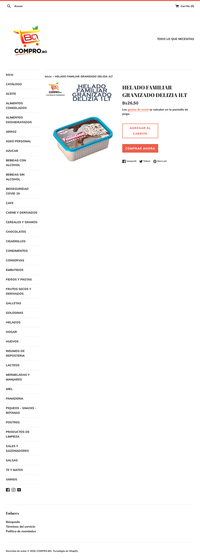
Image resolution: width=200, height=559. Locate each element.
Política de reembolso (21, 531)
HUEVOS (12, 341)
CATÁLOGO (14, 84)
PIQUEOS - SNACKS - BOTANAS (21, 410)
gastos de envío (138, 109)
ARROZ (11, 132)
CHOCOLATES (16, 232)
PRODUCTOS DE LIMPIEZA (17, 434)
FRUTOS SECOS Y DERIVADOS (18, 291)
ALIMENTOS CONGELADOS (16, 105)
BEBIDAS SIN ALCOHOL (15, 177)
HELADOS (13, 322)
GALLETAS (13, 303)
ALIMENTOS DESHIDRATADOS (19, 120)
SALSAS (12, 460)
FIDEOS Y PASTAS (19, 279)
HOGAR (11, 332)
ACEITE (11, 94)
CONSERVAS (15, 260)
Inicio (9, 74)
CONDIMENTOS (17, 251)
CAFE (9, 203)
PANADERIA (14, 398)
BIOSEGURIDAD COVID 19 (17, 191)
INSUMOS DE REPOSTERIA (15, 353)
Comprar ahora (140, 148)
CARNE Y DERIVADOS (21, 212)
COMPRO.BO (44, 550)
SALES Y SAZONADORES (17, 448)
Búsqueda (13, 522)
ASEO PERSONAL (18, 141)
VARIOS (11, 479)
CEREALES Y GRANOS (22, 222)
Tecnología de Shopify (65, 550)
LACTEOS (13, 365)
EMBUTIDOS (14, 270)
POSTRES (13, 422)
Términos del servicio (20, 526)
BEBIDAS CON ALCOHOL (16, 162)
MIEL (9, 389)
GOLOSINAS (14, 313)
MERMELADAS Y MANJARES (18, 377)
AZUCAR (12, 151)
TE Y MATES (14, 470)
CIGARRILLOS (16, 241)
